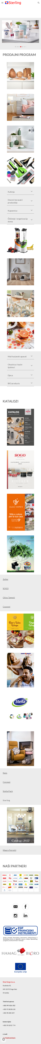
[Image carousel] (20, 33)
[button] (2, 2)
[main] (20, 54)
